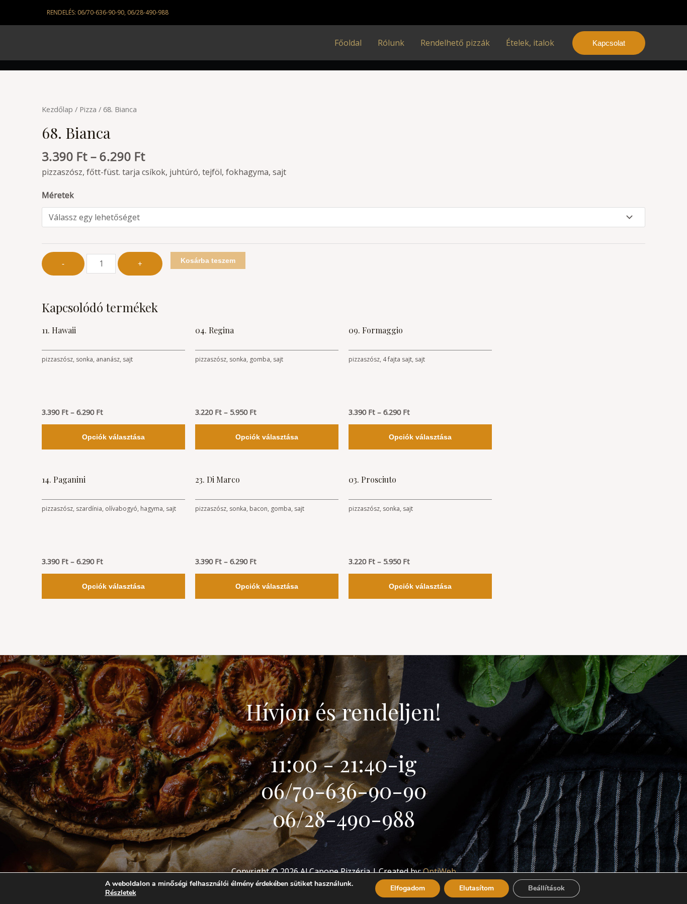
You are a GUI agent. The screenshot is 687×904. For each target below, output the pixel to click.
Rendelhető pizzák (455, 42)
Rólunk (391, 42)
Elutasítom (476, 888)
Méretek (58, 195)
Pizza (88, 109)
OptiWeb (439, 871)
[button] (608, 43)
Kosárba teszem (208, 260)
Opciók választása (113, 437)
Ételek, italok (530, 42)
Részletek (120, 892)
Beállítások (546, 888)
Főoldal (348, 42)
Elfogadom (407, 888)
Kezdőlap (57, 109)
